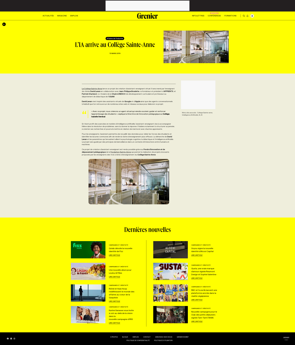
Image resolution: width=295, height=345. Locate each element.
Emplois (74, 16)
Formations (230, 16)
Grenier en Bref (183, 337)
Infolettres (198, 16)
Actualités (48, 16)
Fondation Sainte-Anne (121, 152)
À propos (114, 337)
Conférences (214, 16)
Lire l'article (114, 255)
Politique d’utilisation (163, 340)
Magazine (62, 16)
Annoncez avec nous (163, 337)
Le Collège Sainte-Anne (92, 89)
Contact (147, 337)
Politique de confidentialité (138, 340)
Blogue (125, 337)
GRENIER (286, 337)
